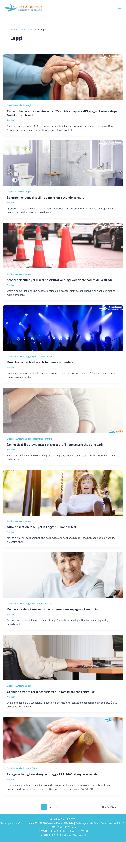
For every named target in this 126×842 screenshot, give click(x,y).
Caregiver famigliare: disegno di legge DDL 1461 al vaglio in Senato (52, 774)
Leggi (28, 105)
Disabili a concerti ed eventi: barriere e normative (40, 362)
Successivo (110, 807)
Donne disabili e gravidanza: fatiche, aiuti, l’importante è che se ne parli (55, 444)
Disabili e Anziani (15, 105)
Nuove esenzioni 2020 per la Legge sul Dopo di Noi (41, 527)
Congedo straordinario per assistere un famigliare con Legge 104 (51, 691)
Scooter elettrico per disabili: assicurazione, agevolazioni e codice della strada (60, 280)
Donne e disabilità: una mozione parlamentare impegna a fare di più (52, 609)
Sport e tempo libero (42, 356)
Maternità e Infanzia (42, 439)
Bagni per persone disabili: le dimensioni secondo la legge (45, 197)
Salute (35, 768)
